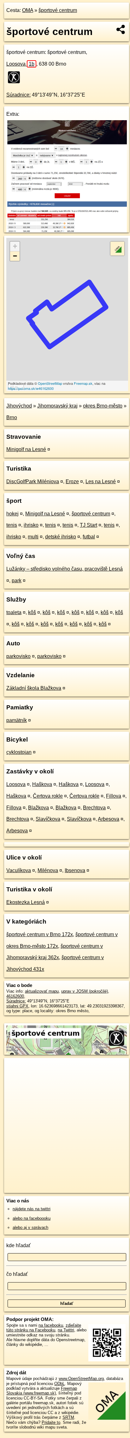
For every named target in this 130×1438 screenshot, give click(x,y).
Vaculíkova (18, 870)
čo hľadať (17, 1274)
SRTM (68, 1417)
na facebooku (50, 1325)
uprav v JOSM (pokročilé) (84, 991)
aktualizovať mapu (42, 991)
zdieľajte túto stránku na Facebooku (43, 1327)
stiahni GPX (17, 1006)
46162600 (15, 996)
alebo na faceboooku (31, 1218)
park (16, 580)
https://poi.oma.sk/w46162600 (31, 388)
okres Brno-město (102, 405)
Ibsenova (75, 870)
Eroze (72, 481)
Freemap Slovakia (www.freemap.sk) (41, 1390)
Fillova (113, 796)
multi (33, 536)
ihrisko (31, 525)
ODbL (59, 1383)
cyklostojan (19, 752)
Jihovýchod (19, 405)
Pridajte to (51, 1422)
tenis (11, 525)
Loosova (20, 64)
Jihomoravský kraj (57, 405)
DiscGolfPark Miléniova (32, 481)
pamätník (16, 720)
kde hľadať (18, 1245)
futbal (89, 536)
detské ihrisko (60, 536)
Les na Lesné (101, 481)
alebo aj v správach (30, 1227)
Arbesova (108, 819)
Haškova (42, 784)
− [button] (15, 256)
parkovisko (18, 656)
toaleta (13, 612)
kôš (32, 612)
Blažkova (38, 807)
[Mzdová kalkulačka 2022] (66, 230)
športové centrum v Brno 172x (39, 934)
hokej (12, 513)
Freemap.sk (83, 383)
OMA (27, 10)
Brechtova (94, 807)
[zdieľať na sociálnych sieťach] (121, 29)
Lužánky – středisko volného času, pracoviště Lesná (64, 569)
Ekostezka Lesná (25, 902)
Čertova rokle (48, 796)
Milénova (48, 870)
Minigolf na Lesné (26, 449)
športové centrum (57, 10)
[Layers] (117, 248)
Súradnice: (18, 94)
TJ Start (88, 525)
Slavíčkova (48, 819)
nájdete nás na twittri (31, 1208)
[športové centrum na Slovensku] (16, 77)
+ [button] (15, 246)
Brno (11, 417)
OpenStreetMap (50, 383)
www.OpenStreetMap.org (81, 1378)
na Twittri (66, 1330)
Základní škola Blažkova (33, 688)
